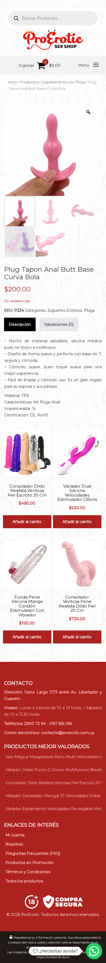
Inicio (12, 82)
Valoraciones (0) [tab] (59, 324)
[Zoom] (88, 112)
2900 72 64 (35, 723)
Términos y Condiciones (27, 871)
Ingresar (26, 65)
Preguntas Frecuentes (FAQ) (32, 853)
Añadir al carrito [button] (27, 521)
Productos (29, 82)
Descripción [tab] (20, 324)
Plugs (80, 82)
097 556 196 (61, 723)
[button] (94, 951)
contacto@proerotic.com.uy (67, 732)
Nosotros (14, 844)
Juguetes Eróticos (57, 82)
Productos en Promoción (29, 862)
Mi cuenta (14, 835)
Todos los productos (24, 881)
